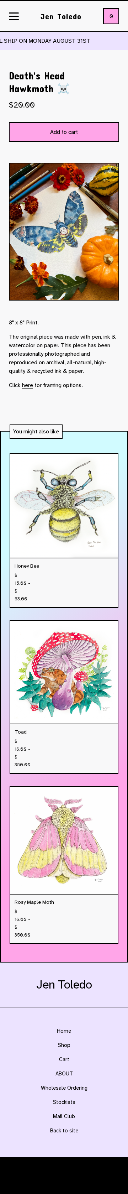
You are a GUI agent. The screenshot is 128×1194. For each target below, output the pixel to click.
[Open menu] (14, 16)
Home (64, 1030)
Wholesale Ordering (64, 1087)
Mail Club (64, 1116)
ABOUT (64, 1073)
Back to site (64, 1130)
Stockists (64, 1102)
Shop (64, 1045)
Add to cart (64, 132)
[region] (64, 41)
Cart (64, 1059)
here (27, 385)
